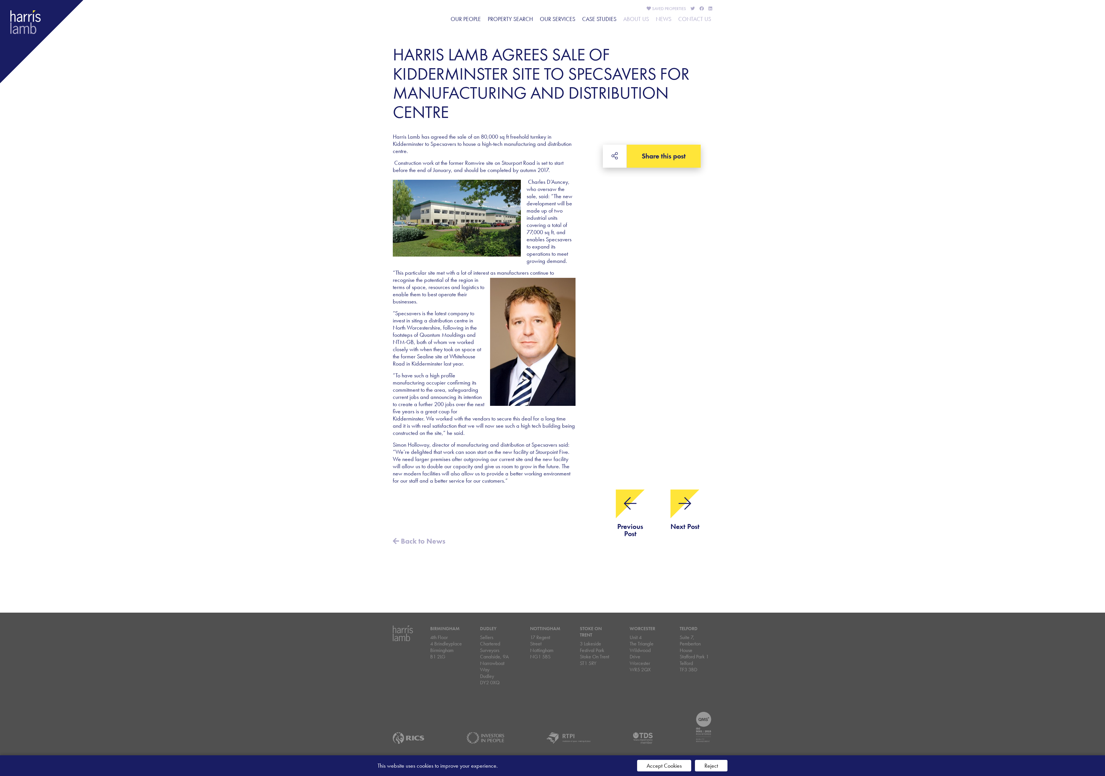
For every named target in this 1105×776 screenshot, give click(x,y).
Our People (466, 19)
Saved (668, 9)
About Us (636, 19)
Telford (689, 629)
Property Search (510, 19)
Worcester (642, 629)
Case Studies (599, 19)
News (663, 19)
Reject (711, 765)
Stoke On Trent (591, 632)
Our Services (557, 19)
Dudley (488, 629)
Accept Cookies (664, 765)
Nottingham (545, 629)
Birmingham (445, 629)
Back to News (422, 541)
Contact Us (694, 19)
